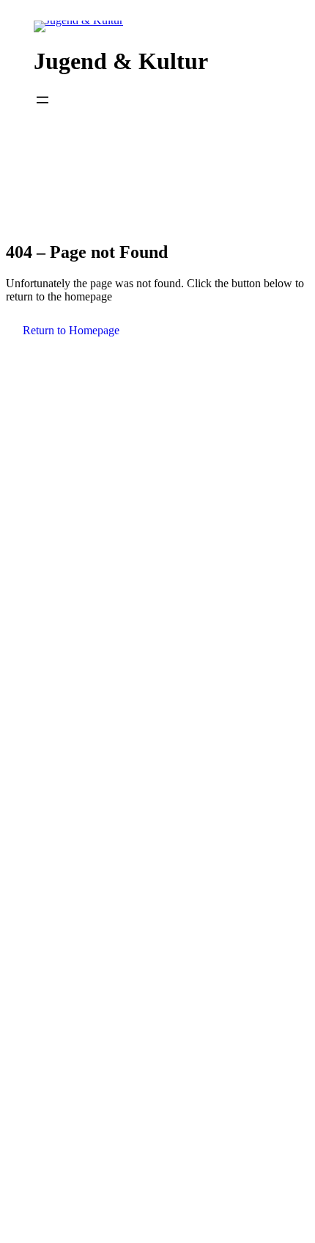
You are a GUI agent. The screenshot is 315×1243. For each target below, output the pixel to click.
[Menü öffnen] (42, 100)
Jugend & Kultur (121, 61)
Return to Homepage (71, 330)
